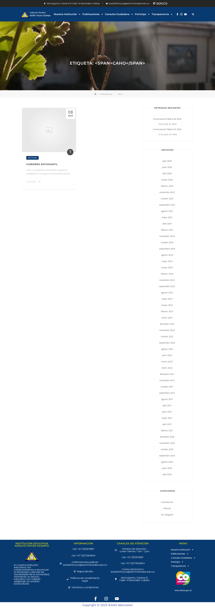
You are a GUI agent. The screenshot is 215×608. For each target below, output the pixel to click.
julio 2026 (167, 161)
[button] (193, 14)
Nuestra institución (65, 14)
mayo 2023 (167, 298)
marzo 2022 (167, 361)
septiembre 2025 (167, 204)
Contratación (167, 502)
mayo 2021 (167, 418)
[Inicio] (95, 94)
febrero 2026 (167, 186)
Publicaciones (90, 14)
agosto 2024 (167, 255)
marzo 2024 (167, 267)
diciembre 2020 (167, 436)
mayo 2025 (167, 217)
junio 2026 (167, 167)
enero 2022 (167, 367)
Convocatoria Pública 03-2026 (167, 129)
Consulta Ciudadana (117, 14)
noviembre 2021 (167, 380)
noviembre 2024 (167, 236)
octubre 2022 (167, 336)
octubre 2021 (167, 386)
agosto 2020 (167, 461)
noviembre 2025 (167, 192)
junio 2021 (167, 411)
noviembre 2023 (167, 280)
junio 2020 (167, 468)
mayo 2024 (167, 261)
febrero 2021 (167, 430)
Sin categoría (167, 514)
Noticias (32, 158)
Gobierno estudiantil (42, 164)
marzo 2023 (167, 305)
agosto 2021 (167, 399)
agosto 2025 (167, 211)
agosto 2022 (167, 349)
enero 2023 (167, 317)
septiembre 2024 (167, 248)
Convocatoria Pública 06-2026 (167, 119)
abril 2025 (167, 223)
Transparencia (160, 14)
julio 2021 (167, 405)
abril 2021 (167, 424)
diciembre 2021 (167, 374)
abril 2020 (167, 474)
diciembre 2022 (167, 324)
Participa (140, 14)
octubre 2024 (167, 242)
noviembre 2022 (167, 330)
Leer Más (31, 182)
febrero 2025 (167, 229)
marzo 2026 (167, 179)
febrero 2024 (167, 273)
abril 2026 (167, 173)
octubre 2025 (167, 198)
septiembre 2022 (167, 342)
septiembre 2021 (167, 392)
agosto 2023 (167, 292)
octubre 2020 (167, 449)
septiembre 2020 (167, 455)
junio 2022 (167, 355)
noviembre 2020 (167, 443)
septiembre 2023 (167, 286)
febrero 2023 (167, 311)
